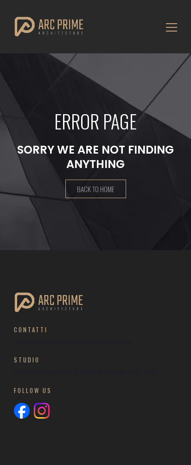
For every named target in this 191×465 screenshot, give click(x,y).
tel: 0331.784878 (107, 342)
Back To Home (96, 189)
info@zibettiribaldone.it (48, 342)
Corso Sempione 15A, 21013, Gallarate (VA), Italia (86, 372)
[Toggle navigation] (168, 26)
